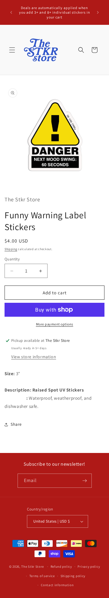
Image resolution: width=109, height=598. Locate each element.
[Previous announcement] (11, 12)
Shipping (11, 249)
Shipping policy (73, 576)
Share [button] (16, 424)
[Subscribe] (84, 481)
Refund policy (61, 566)
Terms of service (42, 576)
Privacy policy (89, 566)
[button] (12, 50)
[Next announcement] (97, 12)
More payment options (54, 324)
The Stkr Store (32, 566)
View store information (33, 356)
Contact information (57, 585)
